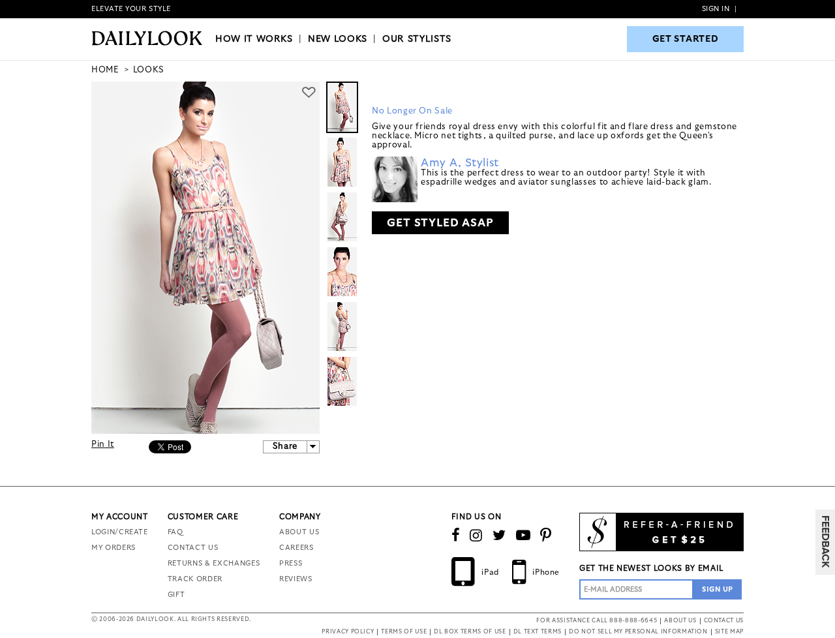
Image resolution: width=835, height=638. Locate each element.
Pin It (102, 444)
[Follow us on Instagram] (476, 535)
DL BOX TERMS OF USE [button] (470, 632)
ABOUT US (299, 532)
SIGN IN (716, 8)
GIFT (176, 594)
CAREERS (296, 547)
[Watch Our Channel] (523, 535)
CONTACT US (193, 547)
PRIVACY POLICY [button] (348, 632)
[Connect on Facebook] (456, 535)
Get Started (685, 39)
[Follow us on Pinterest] (546, 535)
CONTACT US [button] (724, 621)
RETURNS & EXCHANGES (214, 563)
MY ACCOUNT (119, 517)
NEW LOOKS (337, 39)
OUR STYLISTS (416, 39)
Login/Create (119, 532)
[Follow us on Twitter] (499, 535)
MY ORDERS (113, 547)
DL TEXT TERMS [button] (537, 632)
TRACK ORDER (195, 579)
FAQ (175, 532)
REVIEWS (295, 579)
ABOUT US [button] (680, 621)
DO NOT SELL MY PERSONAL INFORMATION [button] (638, 632)
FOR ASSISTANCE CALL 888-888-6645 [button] (596, 621)
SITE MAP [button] (729, 632)
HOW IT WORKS (254, 39)
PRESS (290, 563)
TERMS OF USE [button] (404, 632)
